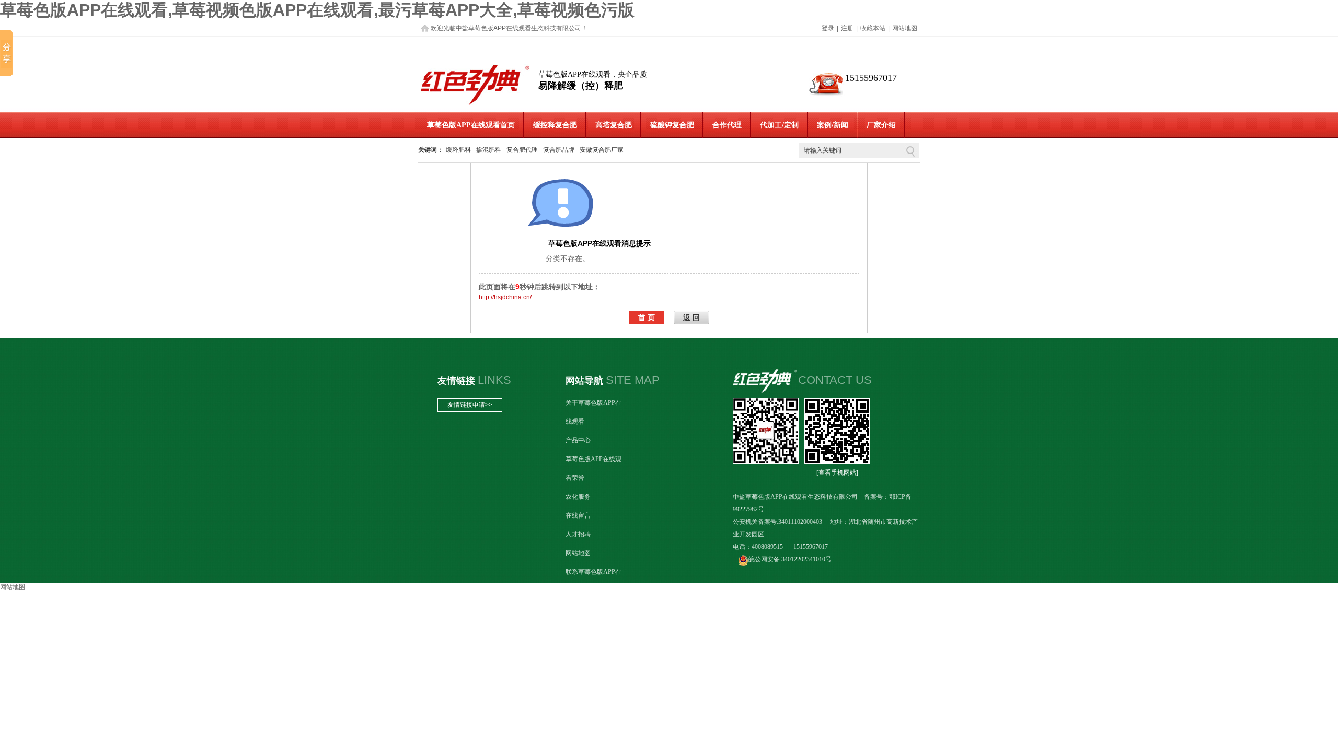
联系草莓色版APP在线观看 (593, 581)
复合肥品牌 (558, 150)
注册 (847, 28)
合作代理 (727, 125)
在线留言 (578, 515)
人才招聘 (578, 534)
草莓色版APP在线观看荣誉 (593, 468)
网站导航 (584, 380)
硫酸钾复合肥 (672, 125)
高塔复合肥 (613, 125)
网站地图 (904, 28)
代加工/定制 (779, 125)
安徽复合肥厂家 (602, 150)
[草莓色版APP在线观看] (475, 105)
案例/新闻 (832, 125)
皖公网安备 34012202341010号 (790, 559)
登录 (828, 28)
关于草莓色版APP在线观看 (593, 412)
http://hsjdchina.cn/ (505, 297)
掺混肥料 (488, 150)
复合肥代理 (522, 150)
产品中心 (578, 440)
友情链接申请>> (469, 404)
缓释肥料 (458, 150)
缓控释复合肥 (555, 125)
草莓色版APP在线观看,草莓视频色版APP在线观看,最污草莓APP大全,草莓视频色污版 (317, 10)
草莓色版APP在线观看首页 (471, 125)
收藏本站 (872, 28)
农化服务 (578, 496)
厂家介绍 (881, 125)
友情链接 (456, 380)
